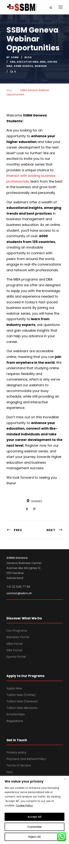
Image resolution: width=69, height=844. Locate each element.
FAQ (9, 772)
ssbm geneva (23, 66)
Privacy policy (16, 752)
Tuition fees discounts (22, 708)
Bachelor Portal (17, 637)
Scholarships (15, 714)
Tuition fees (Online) (21, 695)
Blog (28, 57)
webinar (41, 66)
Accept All (34, 817)
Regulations (14, 721)
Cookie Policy (24, 805)
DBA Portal (14, 650)
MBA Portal (14, 644)
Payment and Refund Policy (26, 759)
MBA (43, 62)
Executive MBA (27, 62)
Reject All (34, 837)
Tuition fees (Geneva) (22, 701)
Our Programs (16, 630)
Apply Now (14, 688)
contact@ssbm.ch (19, 593)
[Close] (65, 779)
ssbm (15, 57)
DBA (12, 62)
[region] (34, 810)
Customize (34, 827)
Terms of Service (18, 765)
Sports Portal (16, 657)
